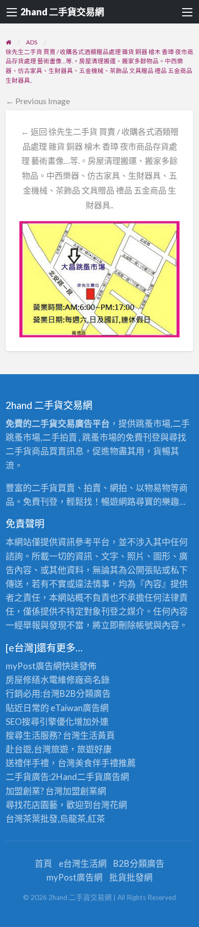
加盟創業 (80, 791)
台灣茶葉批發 (32, 818)
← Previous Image (38, 101)
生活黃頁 (97, 735)
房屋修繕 (23, 679)
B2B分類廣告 (138, 863)
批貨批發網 (131, 877)
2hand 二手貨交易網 (62, 11)
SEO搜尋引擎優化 (40, 721)
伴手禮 (105, 763)
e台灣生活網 (83, 863)
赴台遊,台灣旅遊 (37, 749)
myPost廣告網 (34, 666)
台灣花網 (109, 804)
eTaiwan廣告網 (80, 707)
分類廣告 (93, 693)
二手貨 (90, 776)
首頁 (43, 863)
